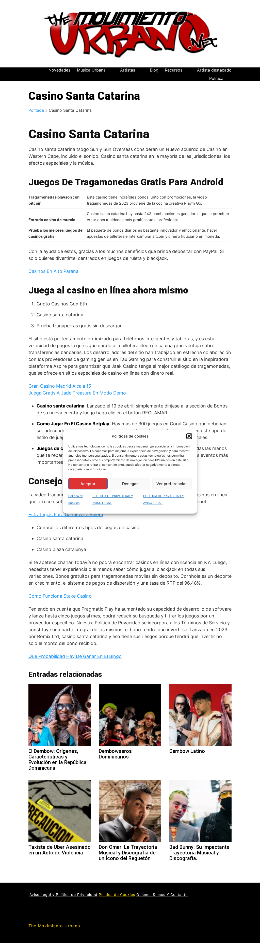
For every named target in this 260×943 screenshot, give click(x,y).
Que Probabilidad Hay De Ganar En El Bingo (75, 656)
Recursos (173, 70)
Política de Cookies (117, 894)
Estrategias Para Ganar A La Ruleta (65, 514)
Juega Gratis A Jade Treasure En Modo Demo (77, 393)
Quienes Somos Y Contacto (162, 894)
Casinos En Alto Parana (53, 271)
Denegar (130, 483)
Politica (216, 78)
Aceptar (87, 483)
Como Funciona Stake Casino (60, 596)
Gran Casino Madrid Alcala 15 (59, 386)
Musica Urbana (91, 70)
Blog (154, 70)
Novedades (59, 70)
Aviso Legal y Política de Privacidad (63, 894)
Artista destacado (214, 70)
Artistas (127, 70)
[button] (189, 436)
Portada (36, 110)
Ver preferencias (171, 483)
